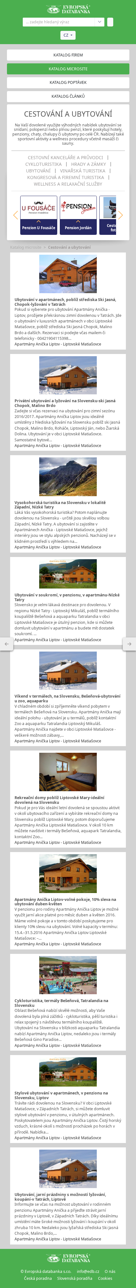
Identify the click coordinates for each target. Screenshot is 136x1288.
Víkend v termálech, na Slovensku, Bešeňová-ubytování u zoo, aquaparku (68, 698)
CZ (66, 35)
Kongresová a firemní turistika (65, 177)
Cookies (105, 1278)
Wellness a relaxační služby (68, 184)
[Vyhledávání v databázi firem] (68, 1257)
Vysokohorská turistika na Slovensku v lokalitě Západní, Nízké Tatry (60, 505)
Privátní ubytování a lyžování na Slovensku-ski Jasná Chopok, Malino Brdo (65, 403)
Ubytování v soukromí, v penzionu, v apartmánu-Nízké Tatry (67, 597)
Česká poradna (38, 1278)
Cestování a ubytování (69, 247)
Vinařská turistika (82, 171)
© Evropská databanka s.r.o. (46, 1271)
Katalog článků (68, 96)
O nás (110, 1271)
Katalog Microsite (68, 69)
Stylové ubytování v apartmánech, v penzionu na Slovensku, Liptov (61, 1095)
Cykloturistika (43, 164)
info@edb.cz (88, 1271)
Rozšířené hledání (99, 22)
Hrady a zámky (88, 164)
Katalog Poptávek (68, 82)
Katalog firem (68, 55)
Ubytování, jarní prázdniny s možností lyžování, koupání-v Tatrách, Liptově (60, 1197)
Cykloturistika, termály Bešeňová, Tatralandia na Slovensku (61, 1003)
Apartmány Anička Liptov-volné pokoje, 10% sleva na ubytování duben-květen (65, 902)
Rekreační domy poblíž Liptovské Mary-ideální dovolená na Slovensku (59, 800)
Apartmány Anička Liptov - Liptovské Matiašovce (58, 344)
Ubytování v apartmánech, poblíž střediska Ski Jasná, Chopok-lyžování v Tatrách (65, 302)
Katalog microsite (25, 247)
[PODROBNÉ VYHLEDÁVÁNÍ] (6, 644)
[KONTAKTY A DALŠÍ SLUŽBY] (129, 644)
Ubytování (38, 171)
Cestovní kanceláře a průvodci (65, 157)
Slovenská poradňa (74, 1278)
